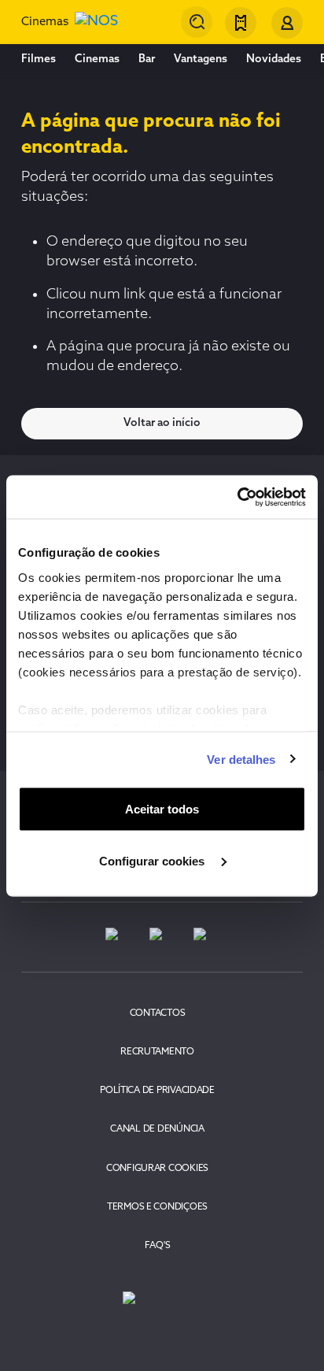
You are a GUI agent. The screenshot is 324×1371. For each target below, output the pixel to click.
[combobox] (196, 22)
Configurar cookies (153, 860)
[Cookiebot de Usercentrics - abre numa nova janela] (237, 497)
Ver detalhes (241, 758)
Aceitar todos (162, 809)
